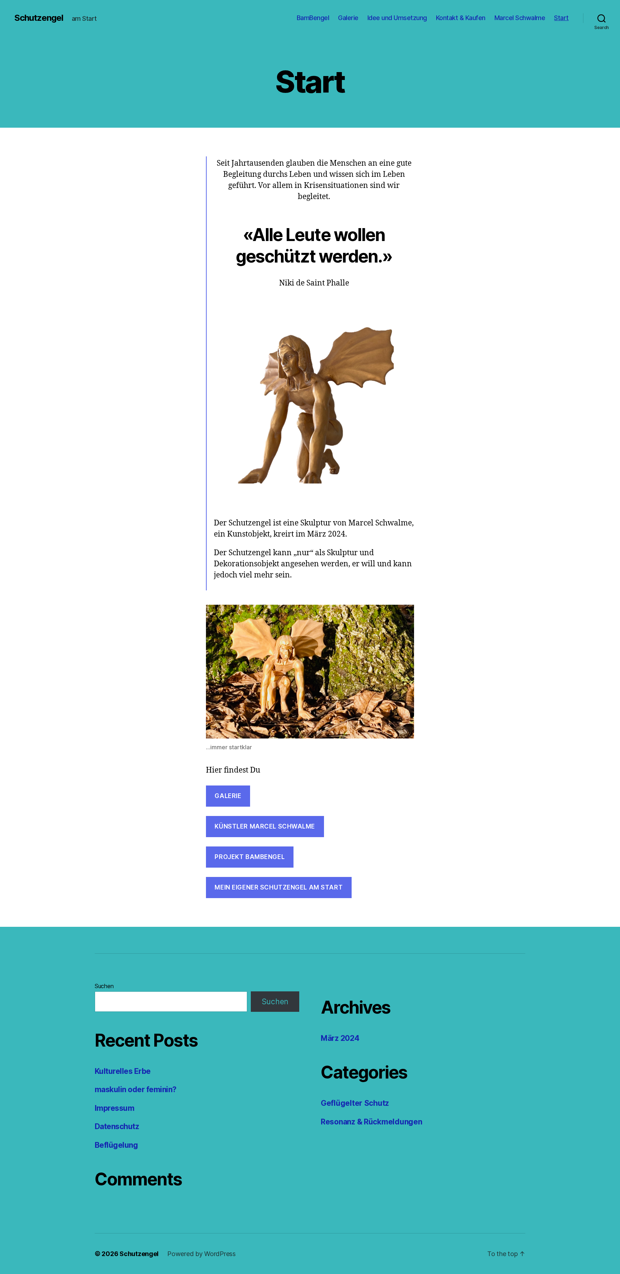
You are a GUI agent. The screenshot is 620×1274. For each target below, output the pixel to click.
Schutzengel (38, 18)
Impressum (114, 1108)
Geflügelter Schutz (355, 1103)
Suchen (104, 986)
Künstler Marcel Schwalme (265, 826)
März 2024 (340, 1038)
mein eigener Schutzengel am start (279, 887)
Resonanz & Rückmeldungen (371, 1121)
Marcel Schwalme (519, 18)
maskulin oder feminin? (135, 1089)
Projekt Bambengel (250, 856)
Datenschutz (117, 1126)
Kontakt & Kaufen (460, 18)
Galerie (348, 18)
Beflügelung (116, 1145)
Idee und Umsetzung (397, 18)
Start (561, 18)
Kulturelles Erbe (123, 1071)
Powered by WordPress (201, 1254)
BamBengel (313, 18)
